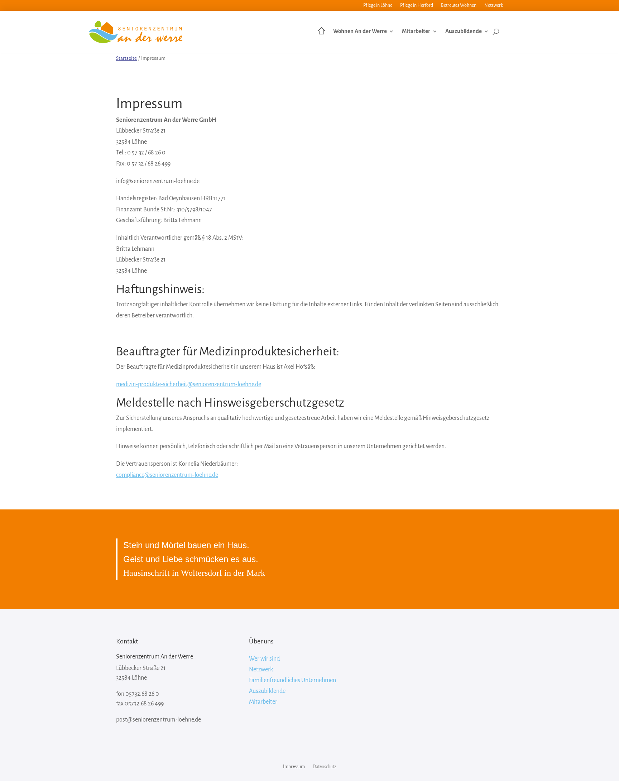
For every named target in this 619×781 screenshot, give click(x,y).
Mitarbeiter (416, 31)
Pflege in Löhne (377, 5)
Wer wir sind (264, 659)
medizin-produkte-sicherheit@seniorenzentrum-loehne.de (188, 384)
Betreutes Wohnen (458, 5)
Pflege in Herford (416, 5)
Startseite (126, 58)
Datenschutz (324, 766)
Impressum (294, 766)
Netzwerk (493, 5)
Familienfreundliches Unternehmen (292, 681)
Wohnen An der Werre (360, 31)
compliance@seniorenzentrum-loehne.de (167, 475)
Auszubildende (463, 31)
